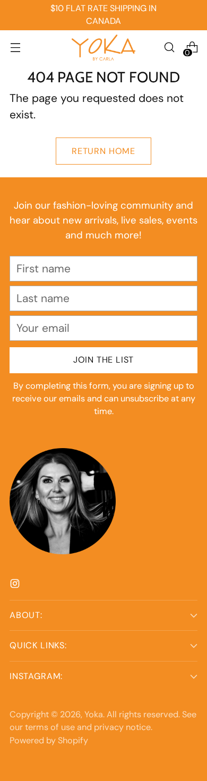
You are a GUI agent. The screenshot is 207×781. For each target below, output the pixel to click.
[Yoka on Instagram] (16, 585)
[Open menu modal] (15, 47)
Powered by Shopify (49, 740)
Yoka (93, 714)
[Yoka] (103, 48)
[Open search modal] (169, 47)
